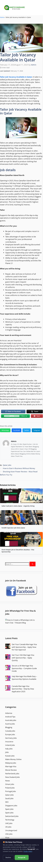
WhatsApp (5, 430)
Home (2, 17)
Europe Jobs (10, 734)
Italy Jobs (9, 748)
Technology (9, 820)
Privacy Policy (27, 851)
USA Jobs (8, 834)
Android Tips (10, 716)
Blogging (8, 727)
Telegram (36, 430)
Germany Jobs (11, 738)
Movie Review (11, 770)
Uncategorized (11, 830)
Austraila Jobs (10, 720)
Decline (8, 857)
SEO (6, 802)
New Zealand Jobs (12, 777)
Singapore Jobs (11, 805)
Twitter (26, 430)
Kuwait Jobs (10, 756)
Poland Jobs (10, 788)
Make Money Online (13, 759)
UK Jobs (8, 827)
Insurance (9, 741)
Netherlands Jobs (12, 773)
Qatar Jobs (7, 465)
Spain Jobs (9, 809)
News (7, 780)
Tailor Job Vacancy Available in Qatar (16, 77)
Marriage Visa (10, 766)
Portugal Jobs (10, 791)
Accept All (21, 857)
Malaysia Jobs (10, 763)
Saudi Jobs (9, 798)
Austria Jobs (10, 724)
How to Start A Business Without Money (19, 468)
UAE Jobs (8, 823)
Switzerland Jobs (11, 816)
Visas (7, 837)
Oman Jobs (9, 784)
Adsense (8, 713)
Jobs (7, 752)
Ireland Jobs (10, 745)
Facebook (16, 430)
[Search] (32, 564)
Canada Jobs (10, 731)
